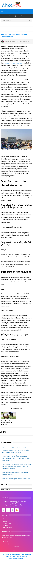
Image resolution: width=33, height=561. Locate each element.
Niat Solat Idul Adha (23, 29)
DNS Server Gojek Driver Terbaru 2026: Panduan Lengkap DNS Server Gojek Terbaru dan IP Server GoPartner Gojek (16, 450)
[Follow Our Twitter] (8, 510)
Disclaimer (6, 521)
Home (2, 29)
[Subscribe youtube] (17, 510)
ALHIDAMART (20, 558)
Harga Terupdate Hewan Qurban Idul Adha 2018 (7, 422)
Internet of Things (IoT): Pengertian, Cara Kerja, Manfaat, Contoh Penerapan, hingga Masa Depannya (15, 458)
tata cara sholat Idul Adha (13, 63)
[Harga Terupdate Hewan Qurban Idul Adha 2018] (8, 415)
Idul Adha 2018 (10, 29)
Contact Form (7, 519)
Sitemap (5, 525)
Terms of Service (8, 527)
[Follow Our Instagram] (12, 510)
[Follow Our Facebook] (3, 510)
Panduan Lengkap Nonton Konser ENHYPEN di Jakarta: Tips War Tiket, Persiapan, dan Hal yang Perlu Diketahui (16, 466)
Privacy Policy (7, 523)
